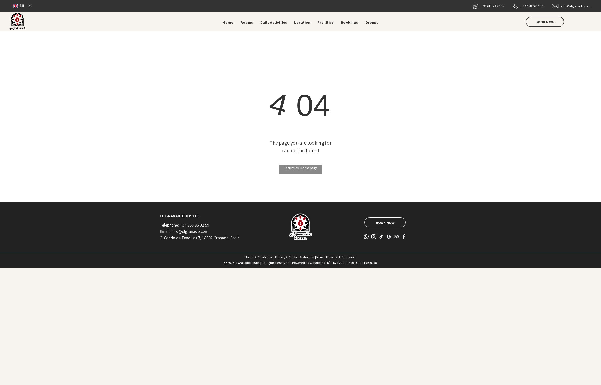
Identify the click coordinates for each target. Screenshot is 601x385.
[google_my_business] (388, 237)
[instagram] (373, 237)
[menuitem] (228, 22)
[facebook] (404, 237)
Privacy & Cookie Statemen (294, 257)
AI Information (345, 257)
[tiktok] (381, 237)
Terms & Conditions (259, 257)
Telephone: (169, 225)
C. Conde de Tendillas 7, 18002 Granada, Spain (200, 237)
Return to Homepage (300, 168)
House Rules (325, 257)
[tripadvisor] (396, 237)
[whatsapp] (366, 237)
